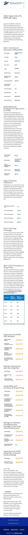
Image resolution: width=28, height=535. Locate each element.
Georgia (17, 68)
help (16, 135)
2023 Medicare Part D (13, 523)
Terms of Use (14, 529)
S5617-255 (17, 100)
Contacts (22, 529)
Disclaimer (6, 529)
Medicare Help (18, 533)
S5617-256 (17, 96)
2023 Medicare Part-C (13, 520)
